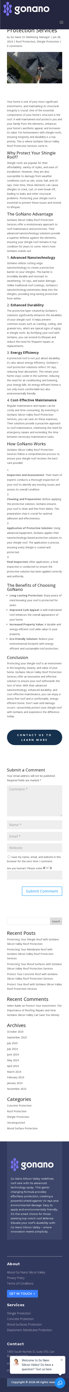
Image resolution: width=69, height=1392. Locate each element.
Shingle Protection (48, 41)
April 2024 (13, 1066)
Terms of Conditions (20, 1283)
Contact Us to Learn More (34, 737)
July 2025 (12, 1043)
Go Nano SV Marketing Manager (30, 37)
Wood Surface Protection (22, 1128)
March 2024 (14, 1071)
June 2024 (13, 1054)
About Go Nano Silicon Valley (26, 1272)
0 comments (14, 46)
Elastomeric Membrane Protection (29, 1330)
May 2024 (13, 1060)
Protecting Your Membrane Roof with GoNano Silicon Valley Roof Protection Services (30, 954)
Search (56, 921)
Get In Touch (20, 1293)
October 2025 (15, 1031)
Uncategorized (16, 1122)
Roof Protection (25, 41)
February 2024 (15, 1077)
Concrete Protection (19, 1105)
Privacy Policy (15, 1278)
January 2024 (14, 1083)
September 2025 (17, 1037)
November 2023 (16, 1089)
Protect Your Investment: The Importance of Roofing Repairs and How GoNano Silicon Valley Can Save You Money (34, 1010)
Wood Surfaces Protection (24, 1324)
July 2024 (12, 1049)
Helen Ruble (14, 1005)
